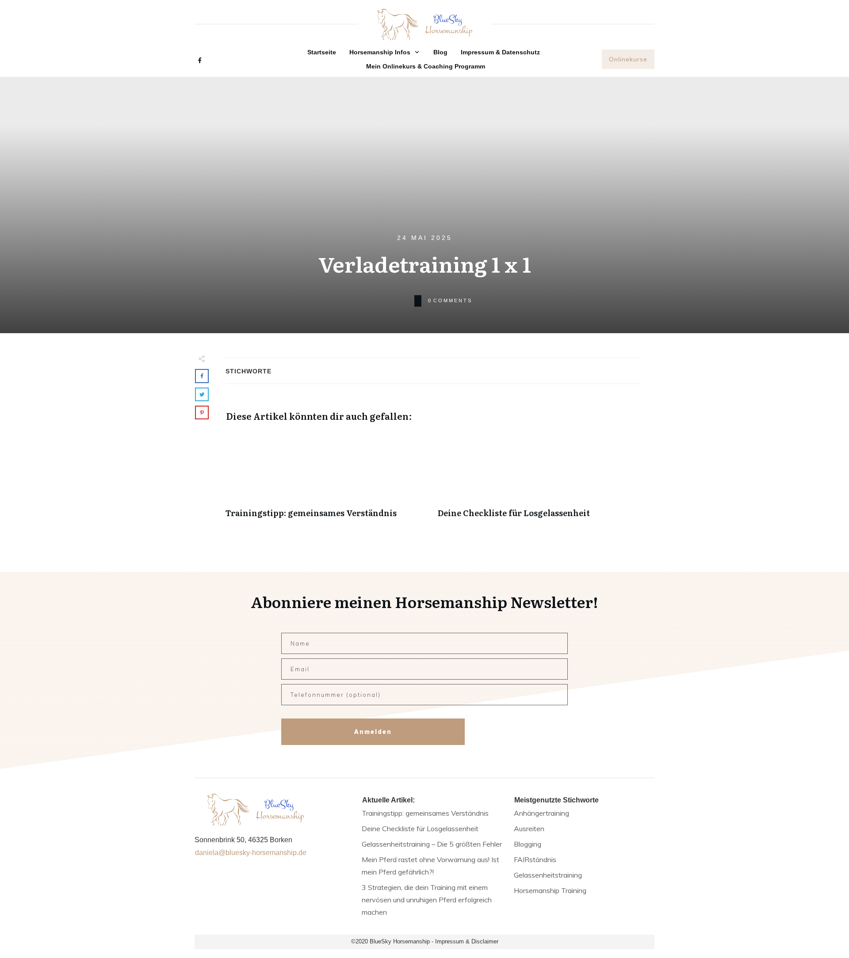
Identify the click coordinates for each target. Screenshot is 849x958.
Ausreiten (529, 828)
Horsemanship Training (550, 890)
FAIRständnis (535, 859)
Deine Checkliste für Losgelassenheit (539, 479)
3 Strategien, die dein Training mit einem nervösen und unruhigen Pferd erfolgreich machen (427, 899)
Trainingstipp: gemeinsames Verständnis (327, 479)
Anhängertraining (541, 813)
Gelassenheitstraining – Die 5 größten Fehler (432, 844)
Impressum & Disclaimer (466, 941)
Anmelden (373, 731)
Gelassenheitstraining (548, 875)
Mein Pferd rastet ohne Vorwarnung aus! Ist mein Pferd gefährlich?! (430, 865)
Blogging (527, 844)
